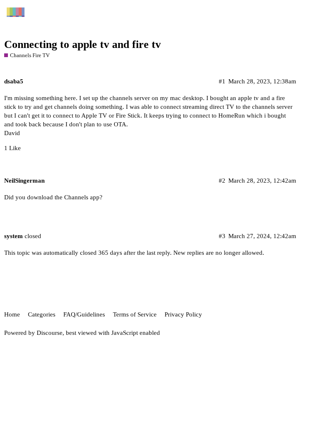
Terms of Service (135, 314)
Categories (41, 314)
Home (12, 314)
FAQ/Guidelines (84, 314)
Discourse (49, 332)
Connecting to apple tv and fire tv (82, 44)
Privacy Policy (183, 314)
